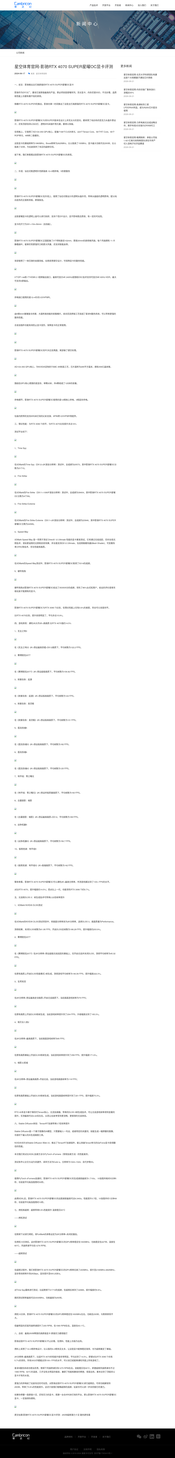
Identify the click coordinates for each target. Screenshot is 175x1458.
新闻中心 (129, 5)
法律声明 (87, 1449)
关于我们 (154, 5)
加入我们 (142, 5)
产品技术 (94, 5)
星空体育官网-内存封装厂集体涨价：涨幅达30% (140, 93)
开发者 (118, 5)
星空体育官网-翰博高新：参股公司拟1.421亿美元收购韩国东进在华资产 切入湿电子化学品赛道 (140, 142)
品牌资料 (68, 1437)
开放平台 (106, 5)
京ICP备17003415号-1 (103, 1453)
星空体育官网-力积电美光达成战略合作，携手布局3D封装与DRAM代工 (140, 126)
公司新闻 (20, 52)
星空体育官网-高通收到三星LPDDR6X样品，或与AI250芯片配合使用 (140, 109)
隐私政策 (101, 1449)
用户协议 (74, 1449)
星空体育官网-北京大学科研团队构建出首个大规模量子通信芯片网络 (140, 78)
